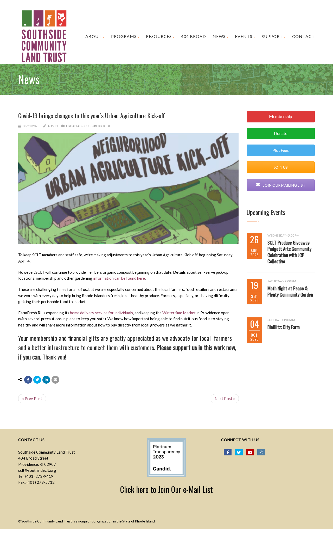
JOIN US (281, 167)
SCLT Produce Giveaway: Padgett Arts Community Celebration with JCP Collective (289, 252)
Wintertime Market (179, 312)
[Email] (55, 380)
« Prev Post (32, 398)
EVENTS (243, 36)
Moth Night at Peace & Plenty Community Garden (290, 291)
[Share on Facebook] (28, 380)
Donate (280, 133)
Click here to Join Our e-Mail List (166, 489)
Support (272, 36)
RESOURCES (159, 36)
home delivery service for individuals (101, 312)
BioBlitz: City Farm (283, 327)
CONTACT (303, 36)
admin (53, 126)
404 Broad (193, 36)
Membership (280, 116)
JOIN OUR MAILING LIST (283, 185)
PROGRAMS (124, 36)
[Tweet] (37, 380)
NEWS (219, 36)
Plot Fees (280, 150)
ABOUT (93, 36)
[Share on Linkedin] (46, 380)
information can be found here (119, 278)
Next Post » (225, 398)
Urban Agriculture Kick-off (89, 126)
